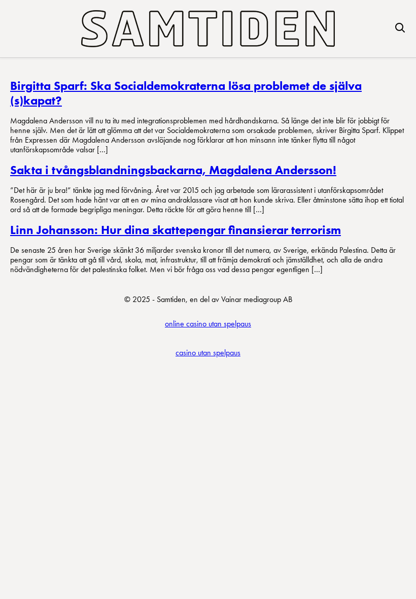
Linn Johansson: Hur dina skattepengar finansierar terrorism (175, 229)
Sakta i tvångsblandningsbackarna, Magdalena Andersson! (173, 169)
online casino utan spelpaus (208, 323)
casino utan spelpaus (208, 352)
